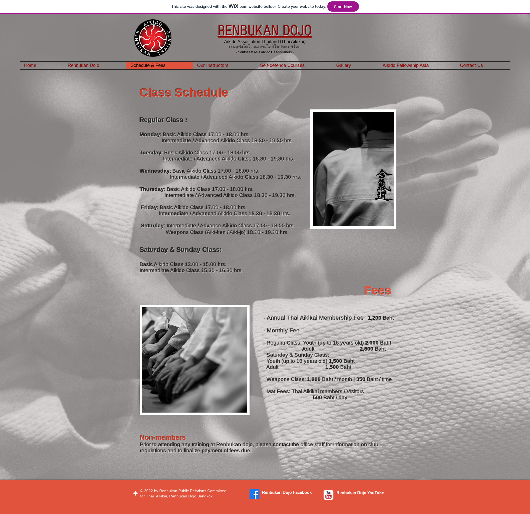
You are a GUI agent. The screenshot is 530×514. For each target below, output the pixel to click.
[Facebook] (254, 494)
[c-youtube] (328, 495)
